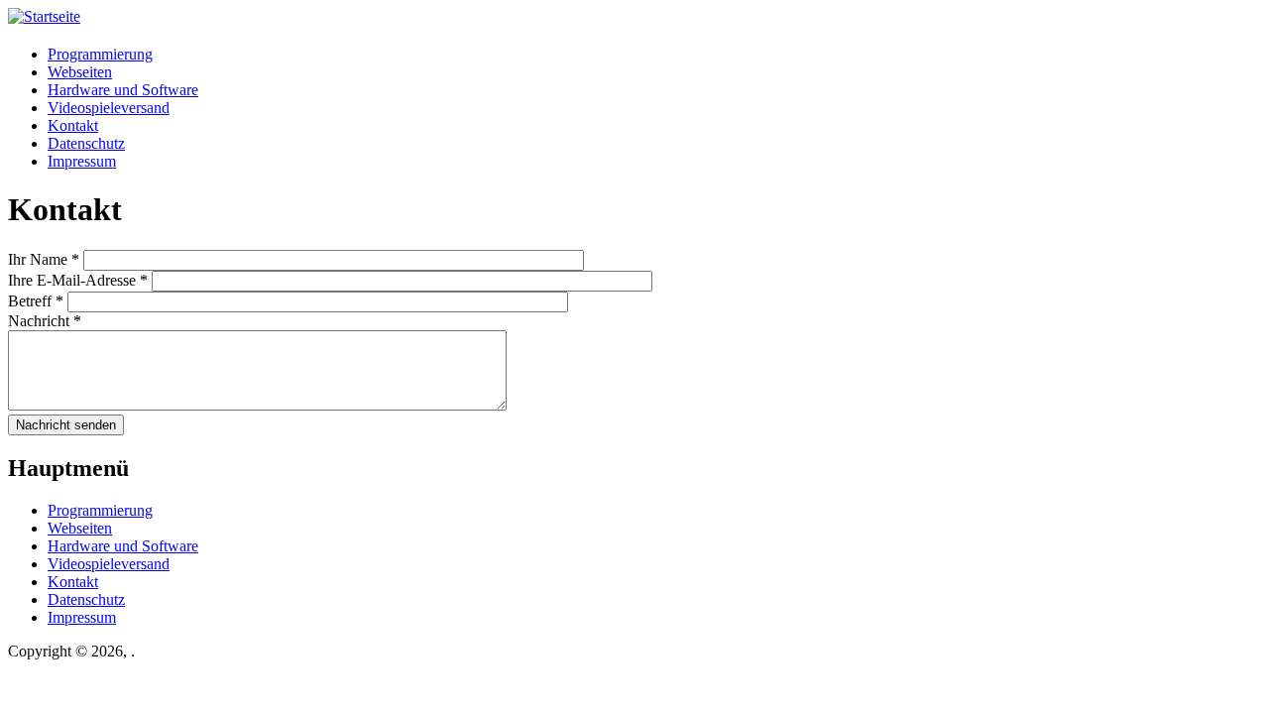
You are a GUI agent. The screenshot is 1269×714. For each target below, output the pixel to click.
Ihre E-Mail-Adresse (78, 280)
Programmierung (100, 54)
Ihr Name (43, 259)
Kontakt (73, 125)
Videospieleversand (109, 107)
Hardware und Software (123, 89)
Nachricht (44, 320)
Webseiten (80, 71)
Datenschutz (86, 143)
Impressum (82, 161)
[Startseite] (44, 16)
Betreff (35, 301)
